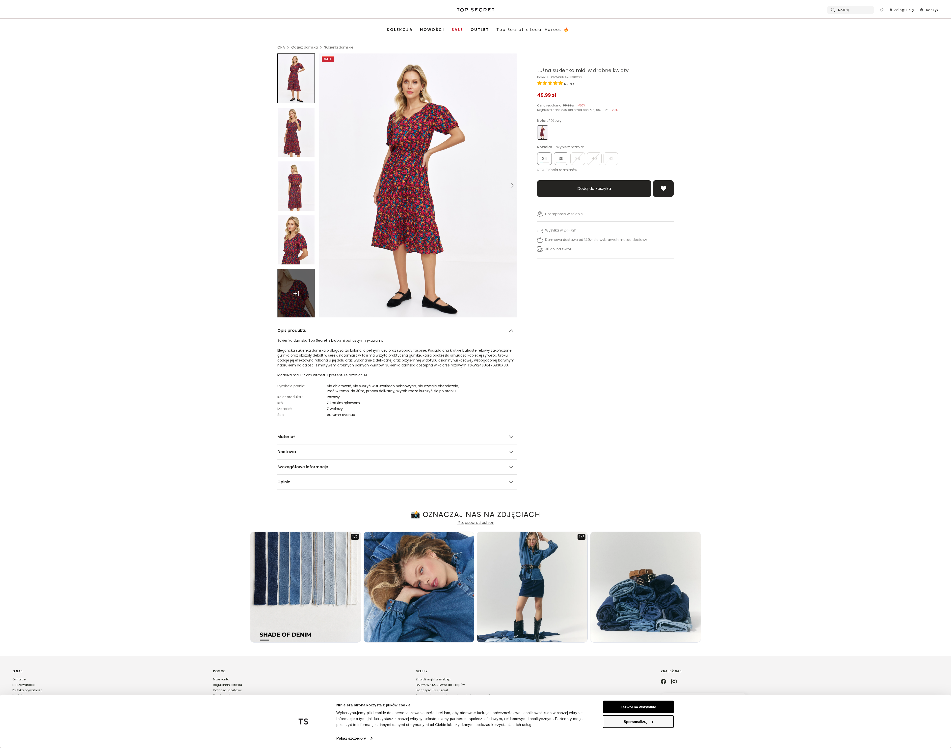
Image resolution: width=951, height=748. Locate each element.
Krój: (280, 402)
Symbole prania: (291, 386)
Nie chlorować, (340, 386)
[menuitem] (400, 30)
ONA (281, 47)
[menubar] (478, 30)
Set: (280, 414)
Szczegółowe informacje (302, 467)
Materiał (286, 436)
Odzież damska (304, 47)
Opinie (283, 482)
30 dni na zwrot (558, 249)
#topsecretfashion (475, 522)
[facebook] (663, 681)
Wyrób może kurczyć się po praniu (426, 390)
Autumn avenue (341, 414)
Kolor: (549, 120)
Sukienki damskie (338, 47)
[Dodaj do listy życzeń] (663, 188)
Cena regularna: (561, 105)
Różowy (333, 396)
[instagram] (674, 681)
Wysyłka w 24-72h (561, 230)
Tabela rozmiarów (561, 169)
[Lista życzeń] (881, 10)
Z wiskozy (335, 408)
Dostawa (286, 452)
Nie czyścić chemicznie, (439, 386)
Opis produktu (291, 330)
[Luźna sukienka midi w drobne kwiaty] (296, 78)
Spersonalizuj (635, 721)
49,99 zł (546, 95)
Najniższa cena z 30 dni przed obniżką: (577, 110)
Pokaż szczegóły (351, 738)
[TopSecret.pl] (475, 10)
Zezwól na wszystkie (638, 707)
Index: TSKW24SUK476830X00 (559, 77)
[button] (107, 685)
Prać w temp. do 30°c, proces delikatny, (361, 390)
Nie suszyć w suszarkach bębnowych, (385, 386)
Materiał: (284, 408)
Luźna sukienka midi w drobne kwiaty (583, 70)
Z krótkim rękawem (343, 402)
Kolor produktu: (290, 396)
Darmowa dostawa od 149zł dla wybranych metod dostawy (596, 239)
